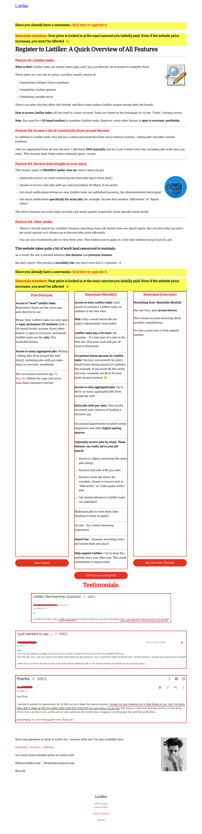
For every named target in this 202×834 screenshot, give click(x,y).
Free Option (42, 562)
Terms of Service (101, 814)
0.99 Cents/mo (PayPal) (101, 575)
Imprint (101, 820)
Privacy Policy (101, 807)
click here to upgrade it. (89, 25)
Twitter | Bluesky (42, 747)
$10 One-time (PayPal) (160, 562)
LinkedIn (21, 747)
